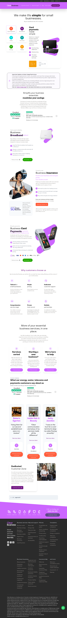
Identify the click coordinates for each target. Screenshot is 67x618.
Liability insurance (21, 568)
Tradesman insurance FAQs (43, 573)
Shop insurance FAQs (43, 565)
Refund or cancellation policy (55, 563)
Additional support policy (44, 543)
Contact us (57, 1)
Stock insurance (32, 586)
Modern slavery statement (43, 550)
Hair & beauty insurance (20, 571)
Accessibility (31, 540)
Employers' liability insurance (33, 573)
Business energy (21, 527)
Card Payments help (32, 533)
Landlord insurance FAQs (44, 577)
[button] (33, 497)
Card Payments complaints (54, 540)
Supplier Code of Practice (43, 554)
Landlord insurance (22, 582)
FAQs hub (41, 562)
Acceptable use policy (43, 526)
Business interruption (31, 565)
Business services (25, 5)
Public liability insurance (31, 583)
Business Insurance (22, 559)
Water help (31, 525)
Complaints (53, 522)
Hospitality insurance (20, 565)
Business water (21, 525)
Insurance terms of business (33, 537)
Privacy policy (42, 533)
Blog (43, 5)
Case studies (47, 5)
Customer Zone (55, 5)
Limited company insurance (32, 577)
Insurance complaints (53, 544)
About (41, 1)
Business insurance (19, 539)
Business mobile (21, 534)
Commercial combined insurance (20, 587)
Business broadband (20, 531)
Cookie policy (42, 535)
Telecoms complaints (53, 536)
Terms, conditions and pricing (43, 530)
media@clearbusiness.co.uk (22, 616)
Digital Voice (20, 536)
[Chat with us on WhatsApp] (63, 608)
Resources (46, 1)
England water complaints (53, 526)
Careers (52, 1)
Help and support (35, 5)
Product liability (32, 580)
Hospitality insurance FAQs (43, 569)
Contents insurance (30, 569)
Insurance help (43, 559)
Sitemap (52, 572)
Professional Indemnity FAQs (43, 581)
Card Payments (21, 542)
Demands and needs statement (54, 567)
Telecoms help (32, 530)
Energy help (31, 527)
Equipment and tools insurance (32, 561)
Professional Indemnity (20, 579)
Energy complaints (55, 533)
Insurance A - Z (54, 570)
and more (53, 559)
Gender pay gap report (43, 547)
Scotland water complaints (54, 530)
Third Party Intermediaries (43, 539)
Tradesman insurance (20, 575)
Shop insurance (21, 562)
